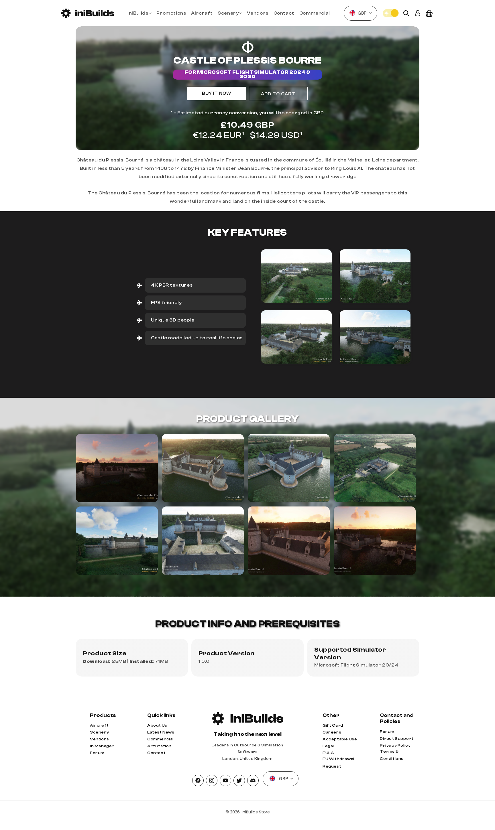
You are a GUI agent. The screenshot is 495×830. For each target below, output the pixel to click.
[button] (139, 13)
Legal (328, 746)
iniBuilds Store (256, 812)
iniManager (102, 746)
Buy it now (216, 93)
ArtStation (159, 746)
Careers (332, 732)
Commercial (160, 739)
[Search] (406, 13)
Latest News (160, 732)
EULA (328, 753)
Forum (97, 753)
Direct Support (396, 738)
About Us (157, 725)
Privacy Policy (395, 745)
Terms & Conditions (392, 755)
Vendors (99, 739)
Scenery (99, 732)
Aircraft (99, 725)
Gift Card (333, 725)
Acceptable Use (340, 739)
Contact (156, 753)
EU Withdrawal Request (338, 762)
